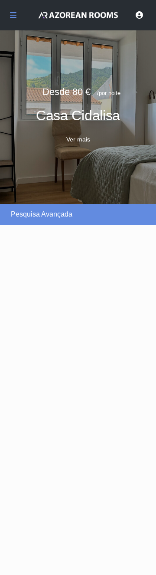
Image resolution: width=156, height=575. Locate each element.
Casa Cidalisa (78, 115)
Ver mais (78, 139)
